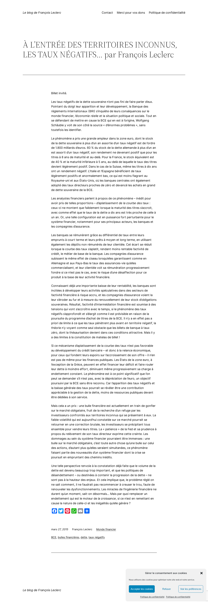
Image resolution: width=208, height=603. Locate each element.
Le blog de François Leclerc (42, 12)
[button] (201, 573)
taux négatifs (97, 537)
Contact (107, 12)
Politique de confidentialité (152, 597)
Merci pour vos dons (131, 12)
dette (84, 537)
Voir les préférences (190, 589)
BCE (53, 537)
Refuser (166, 589)
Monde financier (106, 529)
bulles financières (68, 537)
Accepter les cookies (142, 589)
